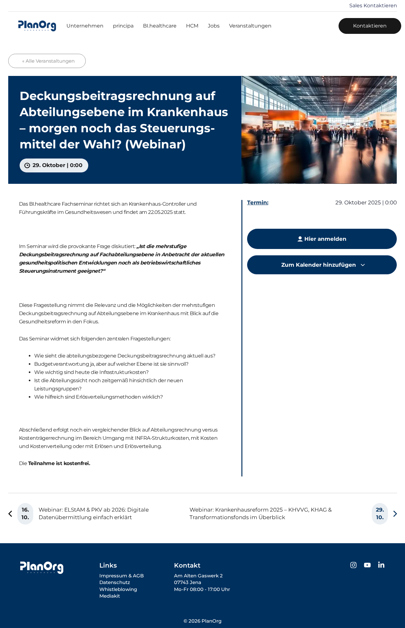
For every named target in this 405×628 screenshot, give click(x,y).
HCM (192, 26)
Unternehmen (84, 26)
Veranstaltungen (250, 26)
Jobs (214, 26)
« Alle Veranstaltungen (48, 61)
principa (123, 26)
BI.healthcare (160, 26)
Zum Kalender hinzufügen (319, 265)
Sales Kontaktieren (373, 6)
